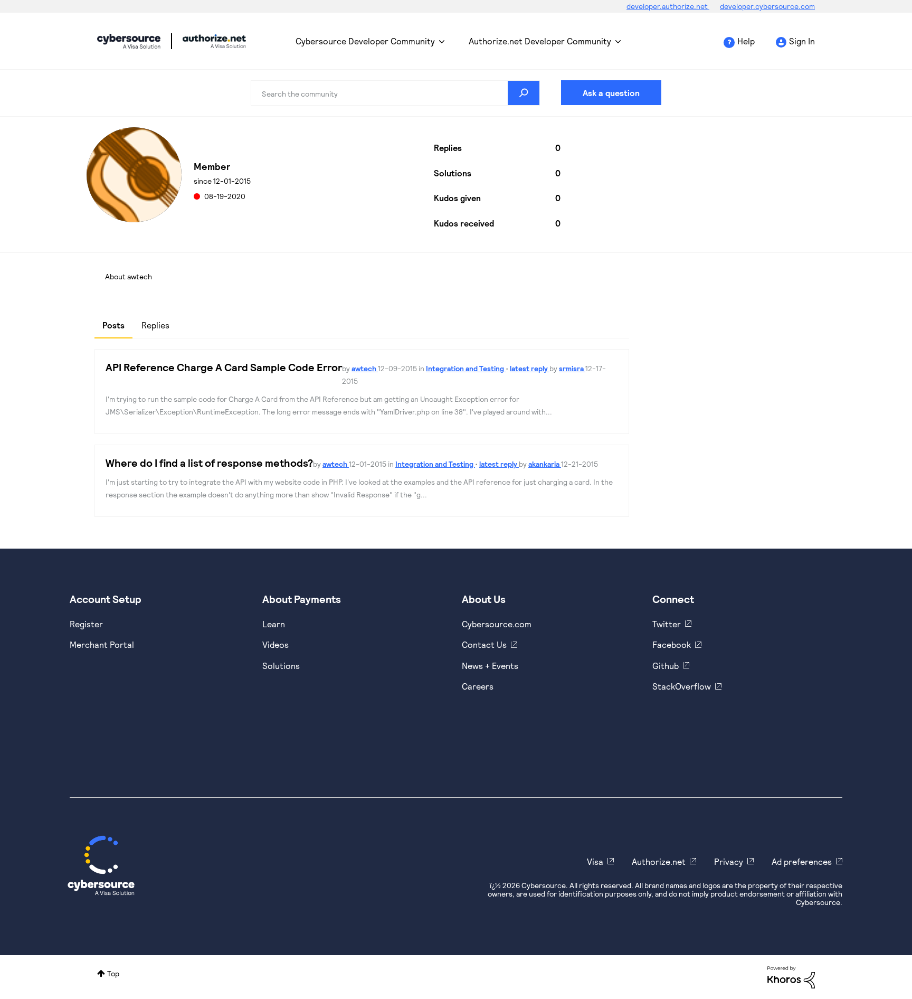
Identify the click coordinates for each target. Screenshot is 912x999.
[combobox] (395, 93)
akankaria (544, 463)
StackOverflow (681, 686)
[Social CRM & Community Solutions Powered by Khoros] (791, 976)
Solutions (281, 666)
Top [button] (113, 973)
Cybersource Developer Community (128, 41)
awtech (365, 368)
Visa (595, 861)
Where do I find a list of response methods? (209, 462)
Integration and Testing (466, 368)
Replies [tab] (155, 325)
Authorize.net (659, 861)
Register (86, 624)
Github (665, 666)
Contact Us (484, 644)
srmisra (572, 368)
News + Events (490, 666)
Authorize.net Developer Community (540, 41)
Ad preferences (802, 861)
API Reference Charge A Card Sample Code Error (224, 367)
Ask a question (611, 93)
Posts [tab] (113, 325)
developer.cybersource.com (767, 6)
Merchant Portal (102, 644)
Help (746, 41)
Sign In (802, 41)
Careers (477, 686)
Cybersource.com (496, 624)
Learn (273, 624)
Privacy (728, 861)
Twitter (666, 624)
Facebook (671, 644)
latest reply (529, 368)
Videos (275, 644)
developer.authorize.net (667, 6)
